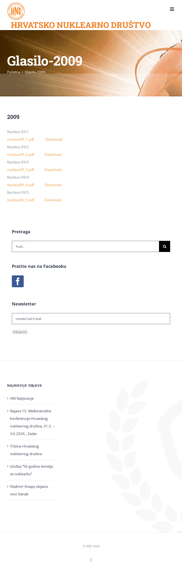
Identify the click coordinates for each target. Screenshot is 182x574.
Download (54, 139)
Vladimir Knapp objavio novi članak (29, 490)
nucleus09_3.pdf (26, 169)
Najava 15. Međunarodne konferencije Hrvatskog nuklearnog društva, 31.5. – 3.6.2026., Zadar (32, 422)
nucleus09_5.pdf (26, 199)
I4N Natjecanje (22, 398)
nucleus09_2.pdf (26, 154)
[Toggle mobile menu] (172, 9)
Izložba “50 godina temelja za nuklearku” (31, 470)
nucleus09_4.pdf (26, 184)
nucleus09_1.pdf (26, 139)
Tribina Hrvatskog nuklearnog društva (26, 450)
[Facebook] (18, 281)
